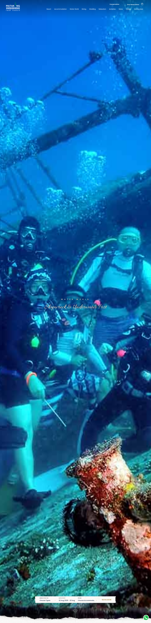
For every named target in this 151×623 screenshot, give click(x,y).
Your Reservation (133, 4)
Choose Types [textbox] (45, 600)
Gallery (128, 9)
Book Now (106, 600)
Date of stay (62, 598)
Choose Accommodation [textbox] (87, 600)
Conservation (114, 4)
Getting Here (138, 9)
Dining (84, 9)
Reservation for (44, 598)
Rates (121, 9)
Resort (49, 9)
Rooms (79, 598)
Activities (112, 9)
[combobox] (48, 600)
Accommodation (60, 9)
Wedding (92, 9)
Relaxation (102, 9)
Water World (74, 9)
